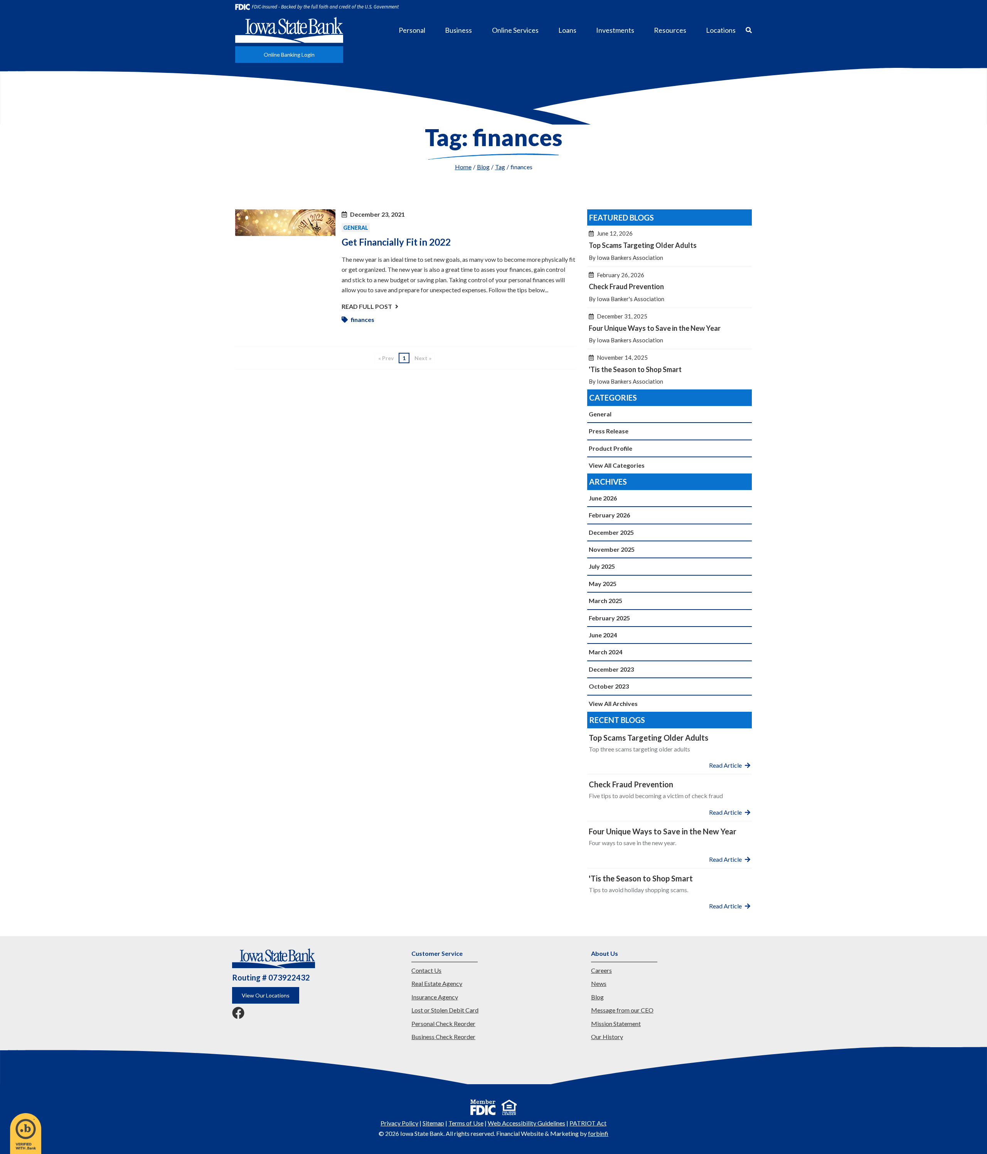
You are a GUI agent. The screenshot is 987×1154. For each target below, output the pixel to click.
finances (362, 319)
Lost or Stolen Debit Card (444, 1010)
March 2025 (605, 600)
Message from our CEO (622, 1010)
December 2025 (611, 532)
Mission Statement (616, 1023)
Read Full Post (367, 306)
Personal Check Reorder (443, 1023)
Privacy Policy (399, 1123)
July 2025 (602, 566)
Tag (500, 166)
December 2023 (611, 669)
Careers (601, 970)
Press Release (608, 431)
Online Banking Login (289, 54)
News (598, 983)
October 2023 (609, 686)
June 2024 (603, 634)
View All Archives (613, 703)
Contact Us (426, 970)
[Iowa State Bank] (289, 30)
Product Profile (610, 448)
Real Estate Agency (436, 983)
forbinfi (598, 1133)
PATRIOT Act (587, 1123)
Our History (607, 1036)
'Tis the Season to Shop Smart (669, 369)
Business (458, 30)
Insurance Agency (434, 997)
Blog (483, 166)
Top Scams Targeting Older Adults (669, 245)
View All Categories (617, 465)
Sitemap (433, 1123)
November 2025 (612, 549)
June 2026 (603, 498)
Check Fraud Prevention (669, 287)
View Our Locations (266, 995)
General (355, 227)
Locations (721, 30)
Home (463, 166)
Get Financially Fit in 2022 (396, 242)
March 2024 (605, 651)
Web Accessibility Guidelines (526, 1123)
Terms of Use (465, 1123)
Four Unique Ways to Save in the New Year (669, 328)
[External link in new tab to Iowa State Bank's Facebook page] (238, 1013)
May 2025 (602, 583)
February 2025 (609, 618)
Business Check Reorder (443, 1036)
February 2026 (609, 515)
